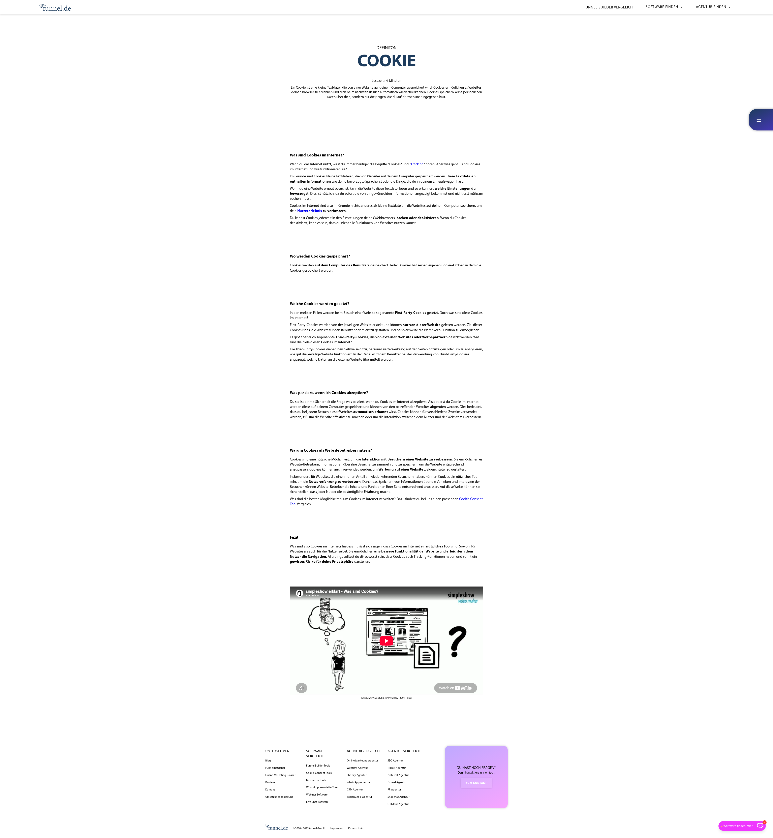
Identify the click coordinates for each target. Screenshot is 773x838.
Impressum (336, 828)
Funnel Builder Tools (318, 765)
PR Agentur (394, 789)
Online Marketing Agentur (362, 760)
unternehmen (277, 751)
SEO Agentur (395, 760)
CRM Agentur (355, 789)
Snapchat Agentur (398, 797)
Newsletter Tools (316, 780)
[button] (662, 7)
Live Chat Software (317, 802)
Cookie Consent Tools (319, 773)
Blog (268, 760)
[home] (55, 7)
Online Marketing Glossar (280, 775)
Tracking (417, 164)
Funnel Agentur (397, 782)
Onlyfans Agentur (398, 804)
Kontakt (270, 789)
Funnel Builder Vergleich (608, 7)
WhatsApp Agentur (358, 782)
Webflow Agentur (357, 768)
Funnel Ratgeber (275, 768)
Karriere (270, 782)
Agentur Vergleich (363, 751)
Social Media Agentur (359, 797)
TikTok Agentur (397, 768)
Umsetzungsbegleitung (279, 797)
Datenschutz (355, 828)
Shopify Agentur (357, 775)
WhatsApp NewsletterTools (322, 787)
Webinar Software (317, 794)
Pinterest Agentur (398, 775)
